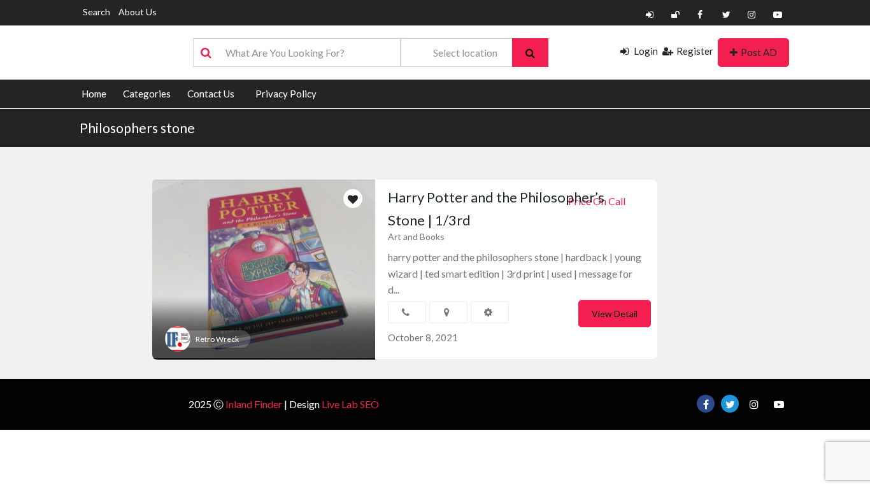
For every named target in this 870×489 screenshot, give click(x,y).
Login (645, 51)
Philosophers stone (137, 128)
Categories (147, 93)
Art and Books (416, 236)
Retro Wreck (217, 339)
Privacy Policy (286, 93)
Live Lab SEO (350, 404)
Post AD (759, 52)
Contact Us (210, 93)
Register (694, 51)
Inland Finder (253, 404)
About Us (137, 11)
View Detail (615, 313)
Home (94, 93)
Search (96, 11)
